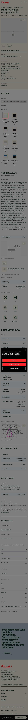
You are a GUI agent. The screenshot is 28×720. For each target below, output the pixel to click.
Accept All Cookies (14, 364)
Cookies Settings (14, 368)
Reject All (14, 360)
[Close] (25, 350)
